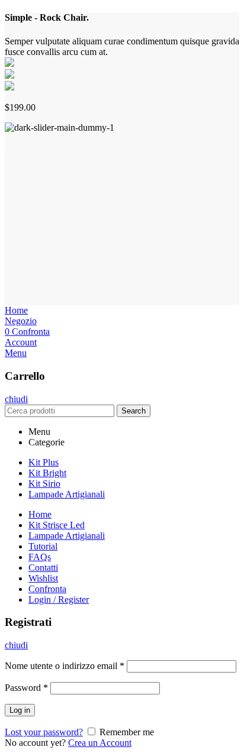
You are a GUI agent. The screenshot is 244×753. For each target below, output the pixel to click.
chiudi (16, 399)
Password (26, 688)
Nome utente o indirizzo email (64, 666)
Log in (19, 710)
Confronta (47, 589)
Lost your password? (44, 732)
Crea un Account (99, 743)
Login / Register (58, 599)
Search (133, 410)
